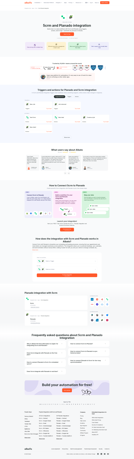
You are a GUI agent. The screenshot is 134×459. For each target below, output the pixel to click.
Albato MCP (95, 432)
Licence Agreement (55, 448)
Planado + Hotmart (61, 418)
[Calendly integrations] (107, 315)
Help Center (83, 420)
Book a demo (105, 2)
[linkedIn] (101, 454)
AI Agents (82, 435)
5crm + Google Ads (44, 433)
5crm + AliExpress (44, 431)
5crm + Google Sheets (45, 420)
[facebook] (98, 454)
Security (100, 448)
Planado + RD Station (62, 428)
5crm (36, 8)
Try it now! (49, 108)
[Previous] (65, 173)
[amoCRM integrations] (92, 299)
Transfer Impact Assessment (90, 448)
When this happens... (41, 257)
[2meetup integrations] (92, 315)
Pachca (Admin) (29, 416)
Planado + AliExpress (62, 431)
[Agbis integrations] (92, 304)
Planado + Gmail (60, 423)
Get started (67, 390)
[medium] (108, 454)
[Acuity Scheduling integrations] (97, 315)
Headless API (95, 434)
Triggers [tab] (69, 96)
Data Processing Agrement (76, 448)
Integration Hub (28, 8)
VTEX (26, 426)
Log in (91, 2)
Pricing (81, 416)
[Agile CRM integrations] (102, 304)
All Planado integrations (62, 415)
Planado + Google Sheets (63, 420)
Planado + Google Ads (62, 433)
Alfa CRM (27, 431)
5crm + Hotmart (43, 418)
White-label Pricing (96, 420)
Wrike (26, 419)
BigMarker (27, 429)
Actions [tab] (77, 96)
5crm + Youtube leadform (46, 436)
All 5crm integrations (44, 415)
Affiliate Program (84, 433)
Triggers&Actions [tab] (59, 96)
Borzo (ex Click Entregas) (31, 434)
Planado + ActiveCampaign (63, 426)
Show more (67, 137)
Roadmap (82, 428)
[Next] (68, 173)
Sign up (97, 2)
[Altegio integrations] (102, 315)
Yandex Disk (28, 424)
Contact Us (107, 448)
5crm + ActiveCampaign (45, 426)
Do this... (39, 265)
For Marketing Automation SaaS (99, 429)
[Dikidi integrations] (92, 320)
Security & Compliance (97, 425)
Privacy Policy (65, 448)
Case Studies (95, 422)
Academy (82, 423)
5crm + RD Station (44, 428)
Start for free (67, 34)
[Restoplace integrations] (107, 320)
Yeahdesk (27, 421)
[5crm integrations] (107, 299)
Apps (65, 2)
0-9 (40, 404)
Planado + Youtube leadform (64, 436)
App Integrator (83, 425)
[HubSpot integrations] (97, 299)
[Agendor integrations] (97, 304)
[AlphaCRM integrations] (107, 304)
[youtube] (104, 454)
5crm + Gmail (42, 423)
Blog (81, 418)
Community (83, 430)
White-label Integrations (97, 417)
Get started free (67, 229)
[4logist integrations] (102, 299)
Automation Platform (49, 2)
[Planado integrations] (102, 320)
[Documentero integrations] (97, 320)
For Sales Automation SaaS (98, 427)
